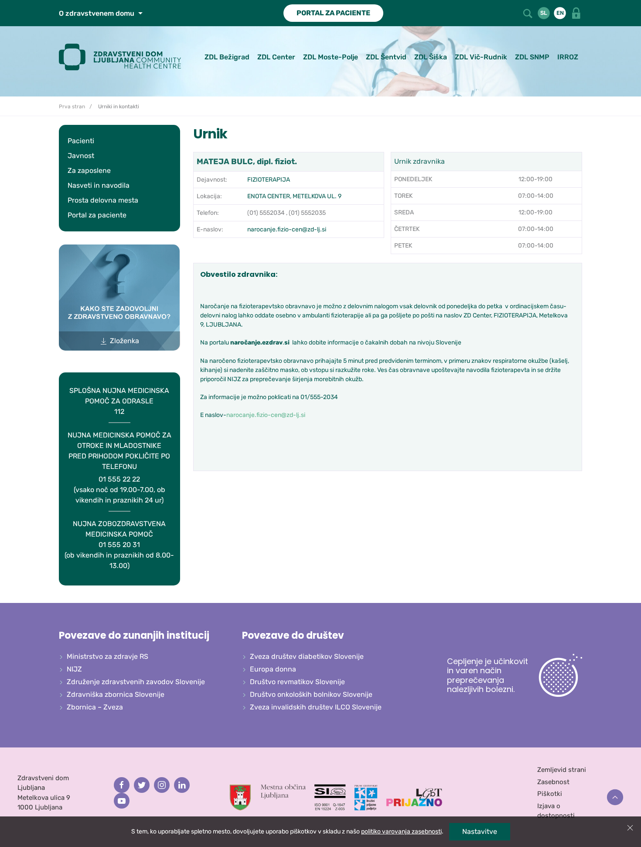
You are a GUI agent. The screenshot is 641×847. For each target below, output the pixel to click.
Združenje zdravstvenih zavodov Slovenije (136, 682)
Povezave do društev (293, 635)
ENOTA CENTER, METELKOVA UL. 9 (294, 196)
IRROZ (567, 57)
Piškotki (549, 794)
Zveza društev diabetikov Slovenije (307, 656)
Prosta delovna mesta (103, 200)
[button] (528, 12)
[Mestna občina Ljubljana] (268, 797)
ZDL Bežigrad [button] (227, 57)
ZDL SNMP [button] (532, 57)
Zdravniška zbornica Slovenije (115, 694)
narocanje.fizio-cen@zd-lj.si (286, 229)
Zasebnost (553, 782)
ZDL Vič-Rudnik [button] (481, 57)
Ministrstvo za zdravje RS (107, 656)
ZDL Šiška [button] (430, 57)
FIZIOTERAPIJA (268, 179)
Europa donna (273, 669)
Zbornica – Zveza (95, 707)
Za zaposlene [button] (89, 170)
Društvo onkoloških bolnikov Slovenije (311, 694)
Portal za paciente (97, 215)
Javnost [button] (81, 155)
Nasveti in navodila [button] (99, 185)
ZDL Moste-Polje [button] (330, 57)
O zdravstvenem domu (97, 13)
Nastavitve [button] (479, 831)
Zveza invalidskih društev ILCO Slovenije (316, 707)
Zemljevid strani (561, 770)
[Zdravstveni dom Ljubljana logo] (123, 57)
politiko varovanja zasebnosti (401, 831)
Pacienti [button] (81, 141)
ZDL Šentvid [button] (386, 57)
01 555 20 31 (119, 545)
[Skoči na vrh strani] (615, 797)
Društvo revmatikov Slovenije (297, 682)
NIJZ (74, 669)
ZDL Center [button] (276, 57)
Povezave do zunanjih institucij (134, 635)
